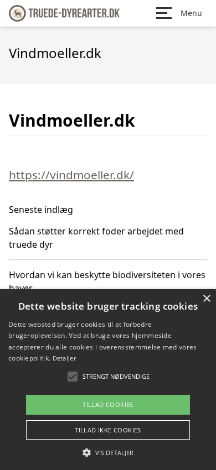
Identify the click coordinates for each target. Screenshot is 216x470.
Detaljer (64, 358)
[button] (108, 452)
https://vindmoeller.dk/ (71, 174)
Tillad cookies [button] (108, 404)
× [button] (206, 299)
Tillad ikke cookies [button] (108, 430)
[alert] (108, 379)
